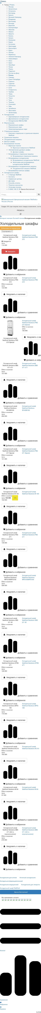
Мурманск (12, 54)
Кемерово (12, 40)
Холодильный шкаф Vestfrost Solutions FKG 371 (30, 535)
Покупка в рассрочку (16, 185)
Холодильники (9, 114)
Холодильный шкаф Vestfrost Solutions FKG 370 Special (30, 322)
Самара (11, 77)
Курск (10, 50)
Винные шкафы (9, 141)
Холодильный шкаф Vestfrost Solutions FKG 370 (30, 237)
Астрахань (12, 11)
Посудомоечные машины (13, 139)
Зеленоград (13, 112)
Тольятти (12, 96)
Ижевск (11, 32)
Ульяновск (12, 104)
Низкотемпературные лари (18, 129)
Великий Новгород (15, 17)
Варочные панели (15, 146)
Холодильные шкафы (11, 172)
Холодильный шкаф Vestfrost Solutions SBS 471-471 (30, 365)
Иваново (11, 29)
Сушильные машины (11, 137)
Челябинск (12, 108)
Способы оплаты (14, 183)
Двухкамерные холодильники (19, 119)
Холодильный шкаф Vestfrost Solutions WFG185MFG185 (29, 577)
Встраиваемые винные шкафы (19, 170)
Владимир (12, 19)
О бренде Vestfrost (15, 175)
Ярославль (12, 110)
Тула (10, 100)
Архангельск (13, 9)
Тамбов (11, 92)
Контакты (12, 177)
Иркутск (11, 34)
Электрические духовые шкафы (19, 150)
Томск (11, 98)
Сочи (10, 88)
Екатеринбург (13, 27)
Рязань (12, 5)
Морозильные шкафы (16, 125)
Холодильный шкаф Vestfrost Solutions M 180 (30, 493)
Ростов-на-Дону (14, 73)
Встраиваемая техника (12, 143)
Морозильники (9, 123)
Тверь (11, 94)
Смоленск (12, 85)
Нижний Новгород (15, 56)
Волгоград (12, 21)
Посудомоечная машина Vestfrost (24, 168)
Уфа (10, 106)
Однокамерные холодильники (19, 117)
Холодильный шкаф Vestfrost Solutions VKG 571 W (30, 620)
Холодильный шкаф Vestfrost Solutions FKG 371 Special (30, 451)
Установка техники (15, 187)
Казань (11, 36)
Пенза (11, 67)
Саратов (11, 83)
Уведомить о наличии (15, 294)
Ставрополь (13, 90)
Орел (10, 63)
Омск (10, 61)
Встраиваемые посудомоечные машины (22, 166)
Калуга (11, 38)
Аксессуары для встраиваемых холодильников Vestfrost (23, 163)
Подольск (12, 71)
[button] (10, 274)
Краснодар (12, 46)
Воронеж (12, 25)
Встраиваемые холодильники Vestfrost (26, 160)
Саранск (11, 81)
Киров (11, 42)
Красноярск (13, 48)
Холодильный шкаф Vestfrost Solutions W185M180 (29, 408)
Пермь (11, 69)
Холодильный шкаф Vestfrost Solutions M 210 (30, 747)
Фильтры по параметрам (11, 228)
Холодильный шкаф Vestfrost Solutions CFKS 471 (30, 663)
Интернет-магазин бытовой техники (12, 218)
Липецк (11, 52)
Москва (11, 7)
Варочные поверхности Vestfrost (24, 148)
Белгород (12, 13)
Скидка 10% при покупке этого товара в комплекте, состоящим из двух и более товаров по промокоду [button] (21, 208)
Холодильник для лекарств (30, 884)
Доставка (12, 181)
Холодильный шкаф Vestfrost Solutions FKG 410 (30, 280)
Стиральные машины (11, 131)
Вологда (11, 23)
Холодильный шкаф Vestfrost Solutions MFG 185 (30, 706)
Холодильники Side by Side (18, 121)
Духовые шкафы (18, 152)
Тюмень (11, 102)
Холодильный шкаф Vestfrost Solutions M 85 (30, 788)
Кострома (12, 44)
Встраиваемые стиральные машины (21, 154)
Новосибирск (13, 59)
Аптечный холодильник (28, 877)
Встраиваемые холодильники (19, 158)
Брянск (11, 15)
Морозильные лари (15, 127)
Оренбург (12, 65)
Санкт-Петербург (14, 79)
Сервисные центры (15, 179)
